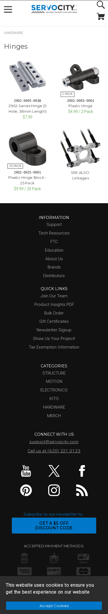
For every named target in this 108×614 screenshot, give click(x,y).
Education (54, 250)
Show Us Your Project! (54, 338)
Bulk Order (54, 313)
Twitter (54, 471)
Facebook (82, 471)
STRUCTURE (54, 373)
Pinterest (26, 490)
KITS (54, 398)
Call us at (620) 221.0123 (54, 450)
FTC (54, 241)
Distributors (54, 275)
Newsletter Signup (54, 329)
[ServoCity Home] (54, 9)
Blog (82, 490)
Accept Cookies (54, 605)
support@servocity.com (54, 441)
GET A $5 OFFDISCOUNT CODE (54, 525)
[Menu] (10, 10)
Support (54, 224)
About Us (54, 258)
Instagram (54, 490)
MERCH (54, 415)
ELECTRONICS (54, 390)
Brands (54, 267)
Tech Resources (54, 233)
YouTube (26, 471)
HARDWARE (13, 33)
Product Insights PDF (54, 304)
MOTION (54, 381)
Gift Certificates (54, 321)
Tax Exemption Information (54, 347)
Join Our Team (54, 295)
